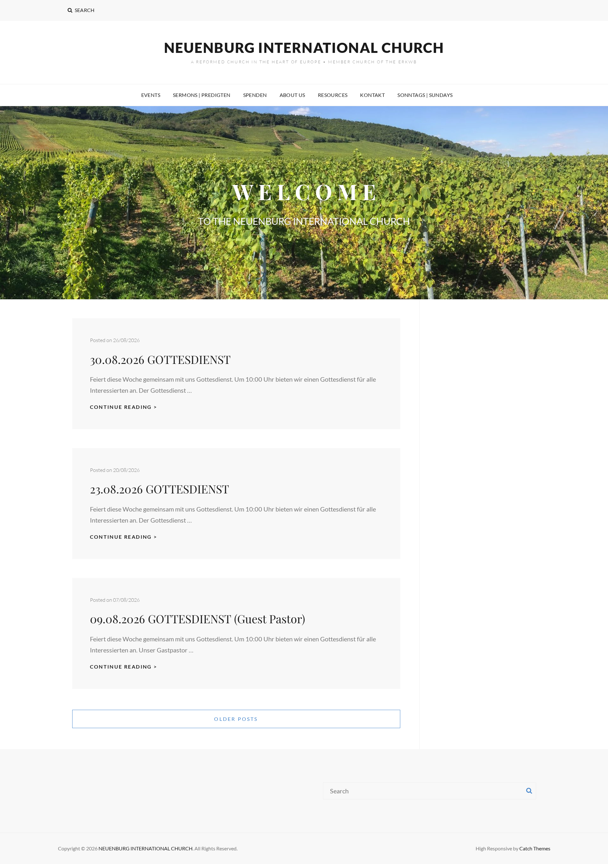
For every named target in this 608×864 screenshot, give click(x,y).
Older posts (236, 719)
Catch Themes (534, 848)
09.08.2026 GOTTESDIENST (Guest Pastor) (197, 618)
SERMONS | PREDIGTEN (202, 95)
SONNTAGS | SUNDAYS (425, 95)
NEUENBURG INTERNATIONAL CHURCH (304, 47)
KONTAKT (372, 95)
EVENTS (150, 95)
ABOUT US (292, 95)
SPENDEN (255, 95)
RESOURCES (333, 95)
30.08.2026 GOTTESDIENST (161, 359)
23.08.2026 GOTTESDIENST (161, 488)
